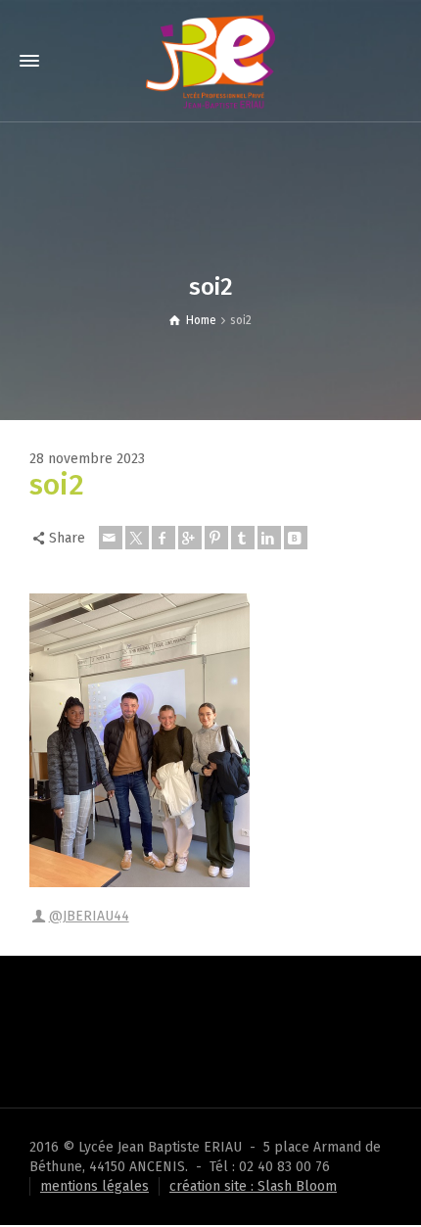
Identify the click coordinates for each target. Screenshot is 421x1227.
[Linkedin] (269, 537)
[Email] (110, 537)
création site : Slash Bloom (253, 1186)
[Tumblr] (243, 537)
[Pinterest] (216, 537)
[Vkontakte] (295, 537)
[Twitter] (137, 537)
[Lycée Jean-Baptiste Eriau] (210, 60)
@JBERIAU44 (89, 916)
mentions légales (94, 1186)
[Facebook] (163, 537)
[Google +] (190, 537)
